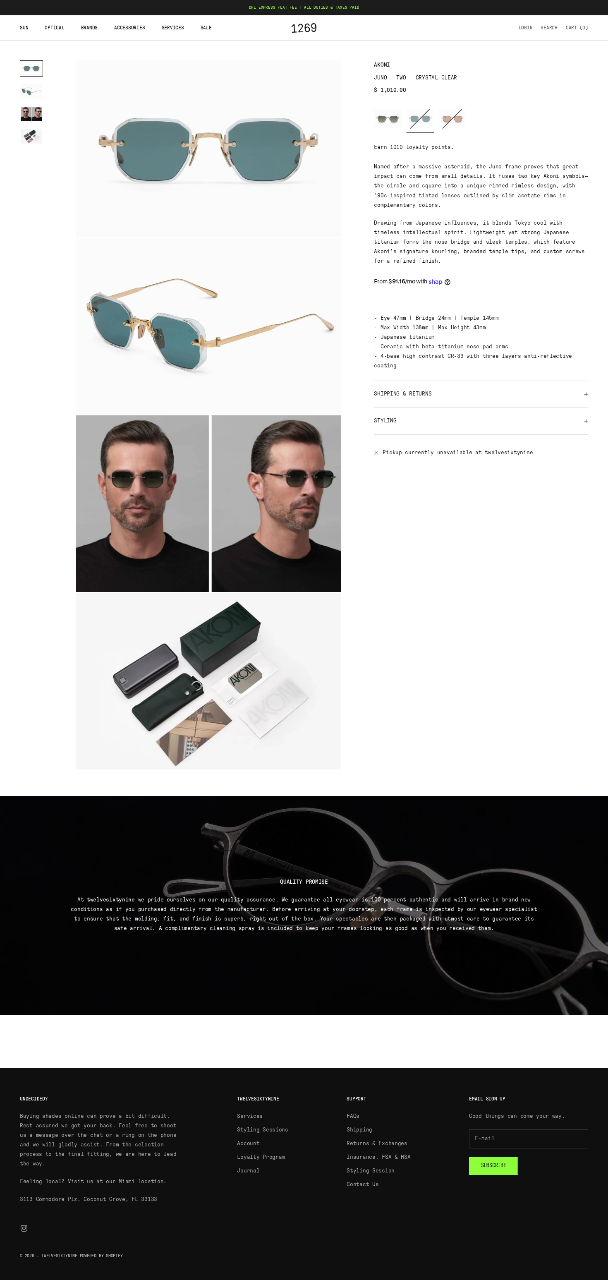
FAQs (353, 1116)
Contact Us (362, 1184)
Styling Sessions (262, 1130)
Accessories (129, 27)
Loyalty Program (261, 1157)
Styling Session (371, 1171)
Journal (248, 1171)
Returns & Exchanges (377, 1143)
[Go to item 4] (31, 136)
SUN (24, 27)
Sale (206, 27)
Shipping (359, 1130)
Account (248, 1143)
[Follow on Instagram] (24, 1228)
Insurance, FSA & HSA (378, 1157)
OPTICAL (54, 27)
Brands (89, 27)
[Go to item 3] (31, 114)
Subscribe (493, 1165)
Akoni (382, 65)
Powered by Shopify (101, 1256)
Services (173, 27)
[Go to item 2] (31, 91)
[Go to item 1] (31, 68)
